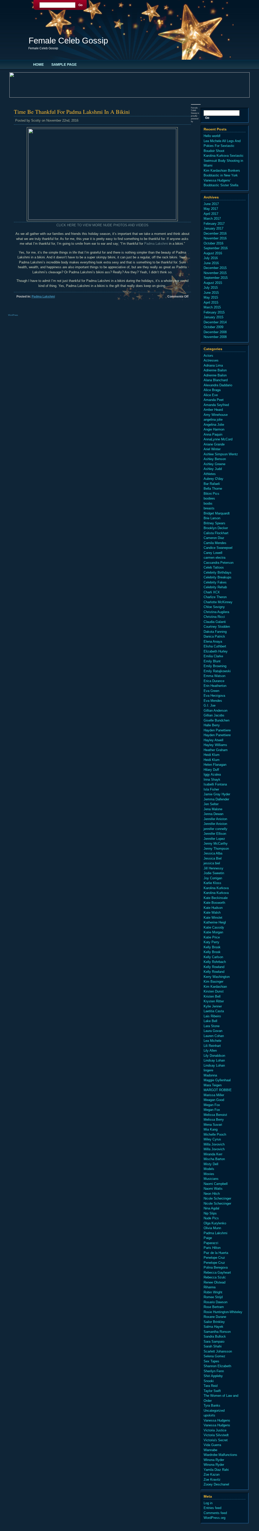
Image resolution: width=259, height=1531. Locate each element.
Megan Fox (212, 1105)
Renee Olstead (214, 1282)
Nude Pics (211, 1218)
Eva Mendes (213, 701)
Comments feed (215, 1513)
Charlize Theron (215, 597)
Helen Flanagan (215, 765)
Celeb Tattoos (214, 567)
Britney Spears (214, 523)
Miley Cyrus (212, 1139)
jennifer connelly (215, 829)
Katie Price (212, 937)
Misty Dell (211, 1164)
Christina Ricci (214, 617)
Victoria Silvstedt (216, 1435)
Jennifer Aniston (215, 819)
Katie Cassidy (214, 927)
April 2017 (211, 214)
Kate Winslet (213, 917)
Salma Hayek (213, 1327)
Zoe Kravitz (212, 1479)
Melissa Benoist (215, 1115)
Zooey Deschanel (216, 1484)
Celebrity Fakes (215, 582)
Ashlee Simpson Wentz (221, 454)
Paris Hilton (212, 1248)
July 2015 (211, 287)
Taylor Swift (212, 1391)
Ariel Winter (212, 449)
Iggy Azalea (212, 774)
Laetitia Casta (214, 1011)
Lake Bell (210, 1021)
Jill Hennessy (213, 868)
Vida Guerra (212, 1445)
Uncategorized (214, 1410)
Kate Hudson (213, 908)
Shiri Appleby (213, 1376)
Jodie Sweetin (214, 873)
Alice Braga (212, 390)
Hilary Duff (211, 770)
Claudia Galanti (215, 622)
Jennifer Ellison (215, 834)
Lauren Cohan (214, 1036)
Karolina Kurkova (216, 888)
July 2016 (211, 258)
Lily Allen (210, 1050)
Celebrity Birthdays (217, 572)
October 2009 (213, 327)
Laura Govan (213, 1031)
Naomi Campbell (216, 1184)
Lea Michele (212, 1041)
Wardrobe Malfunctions (220, 1455)
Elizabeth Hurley (216, 651)
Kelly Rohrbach (215, 962)
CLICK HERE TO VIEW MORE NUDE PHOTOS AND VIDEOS (102, 225)
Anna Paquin (213, 434)
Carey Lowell (213, 553)
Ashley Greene (214, 464)
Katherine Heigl (215, 922)
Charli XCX (212, 592)
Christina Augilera (216, 612)
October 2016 (213, 243)
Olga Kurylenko (215, 1223)
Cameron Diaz (214, 538)
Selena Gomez (214, 1356)
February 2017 (214, 224)
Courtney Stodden (217, 626)
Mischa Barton (214, 1159)
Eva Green (211, 691)
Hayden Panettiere (217, 730)
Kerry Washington (217, 977)
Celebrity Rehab (215, 587)
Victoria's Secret (216, 1440)
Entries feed (212, 1508)
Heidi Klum (212, 755)
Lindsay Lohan (214, 1060)
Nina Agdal (211, 1208)
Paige (208, 1238)
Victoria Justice (215, 1430)
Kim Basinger (213, 981)
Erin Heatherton (215, 686)
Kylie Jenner (213, 1006)
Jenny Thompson (216, 848)
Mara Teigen (213, 1085)
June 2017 (211, 204)
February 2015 (214, 312)
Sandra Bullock (215, 1336)
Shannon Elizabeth (217, 1366)
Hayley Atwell (213, 740)
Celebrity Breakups (217, 577)
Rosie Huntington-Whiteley (223, 1312)
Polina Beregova (216, 1267)
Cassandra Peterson (218, 563)
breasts (209, 508)
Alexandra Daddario (218, 385)
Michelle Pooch (215, 1134)
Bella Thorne (213, 488)
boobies (209, 498)
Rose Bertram (214, 1307)
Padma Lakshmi (156, 243)
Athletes (210, 474)
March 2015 (212, 307)
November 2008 (215, 337)
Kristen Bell (212, 996)
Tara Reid (211, 1386)
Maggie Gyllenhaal (217, 1080)
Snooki (209, 1381)
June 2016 (211, 263)
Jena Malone (213, 809)
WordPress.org (214, 1518)
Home (38, 64)
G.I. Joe (209, 705)
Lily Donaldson (214, 1055)
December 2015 (215, 268)
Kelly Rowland (214, 967)
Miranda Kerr (213, 1154)
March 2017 (212, 218)
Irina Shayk (212, 779)
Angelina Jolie (214, 424)
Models (209, 1169)
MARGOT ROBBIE (218, 1090)
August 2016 (213, 253)
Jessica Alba (213, 853)
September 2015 (216, 278)
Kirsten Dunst (214, 991)
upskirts (209, 1415)
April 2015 (211, 302)
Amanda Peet (214, 400)
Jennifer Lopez (214, 839)
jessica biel (212, 863)
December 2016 (215, 233)
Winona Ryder (214, 1460)
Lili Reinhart (212, 1046)
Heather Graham (216, 750)
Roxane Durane (215, 1317)
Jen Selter (211, 804)
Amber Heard (213, 410)
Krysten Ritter (214, 1001)
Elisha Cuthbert (215, 646)
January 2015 (213, 317)
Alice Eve (211, 395)
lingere (208, 1070)
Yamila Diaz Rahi (216, 1470)
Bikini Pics (211, 494)
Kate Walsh (212, 912)
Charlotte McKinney (218, 602)
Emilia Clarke (213, 656)
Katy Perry (211, 942)
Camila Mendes (215, 543)
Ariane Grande (214, 444)
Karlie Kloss (212, 883)
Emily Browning (215, 666)
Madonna (210, 1075)
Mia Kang (211, 1129)
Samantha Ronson (217, 1332)
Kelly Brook (212, 947)
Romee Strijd (213, 1297)
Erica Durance (214, 681)
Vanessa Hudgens (217, 1420)
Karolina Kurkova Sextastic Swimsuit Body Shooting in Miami (224, 160)
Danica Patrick (214, 636)
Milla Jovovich (214, 1144)
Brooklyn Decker (216, 528)
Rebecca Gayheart (217, 1272)
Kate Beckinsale (216, 898)
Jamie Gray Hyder (217, 794)
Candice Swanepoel (218, 548)
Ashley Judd (213, 469)
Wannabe (210, 1450)
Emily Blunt (212, 661)
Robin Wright (213, 1292)
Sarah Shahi (213, 1346)
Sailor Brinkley (214, 1322)
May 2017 (211, 209)
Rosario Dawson (215, 1302)
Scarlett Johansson (218, 1351)
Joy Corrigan (213, 878)
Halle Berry (212, 725)
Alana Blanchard (216, 380)
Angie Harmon (214, 429)
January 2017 (213, 228)
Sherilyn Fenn (214, 1371)
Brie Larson (212, 518)
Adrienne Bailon (215, 370)
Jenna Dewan (213, 814)
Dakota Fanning (215, 632)
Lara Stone (212, 1026)
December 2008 (215, 332)
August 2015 (213, 283)
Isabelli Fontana (215, 784)
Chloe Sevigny (214, 607)
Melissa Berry (214, 1119)
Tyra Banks (212, 1405)
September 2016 (216, 248)
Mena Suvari (213, 1125)
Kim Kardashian (215, 986)
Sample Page (64, 64)
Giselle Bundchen (216, 720)
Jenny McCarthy (216, 843)
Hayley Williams (215, 745)
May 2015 (211, 297)
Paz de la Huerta (216, 1253)
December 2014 (215, 322)
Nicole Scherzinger (217, 1198)
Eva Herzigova (214, 695)
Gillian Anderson (215, 710)
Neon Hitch (212, 1194)
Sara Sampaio (214, 1341)
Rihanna (209, 1287)
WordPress (13, 315)
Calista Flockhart (216, 533)
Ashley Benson (215, 459)
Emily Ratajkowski (217, 671)
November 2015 (215, 273)
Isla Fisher (211, 789)
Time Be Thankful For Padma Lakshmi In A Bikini (72, 111)
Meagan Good (214, 1100)
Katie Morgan (213, 932)
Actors (208, 355)
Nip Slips (210, 1213)
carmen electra (214, 557)
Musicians (211, 1179)
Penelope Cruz (214, 1257)
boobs (208, 503)
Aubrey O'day (213, 479)
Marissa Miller (214, 1095)
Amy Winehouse (216, 415)
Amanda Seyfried (216, 405)
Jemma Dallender (216, 799)
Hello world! (212, 136)
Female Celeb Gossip (68, 40)
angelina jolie (213, 419)
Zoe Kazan (212, 1474)
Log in (208, 1503)
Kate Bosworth (214, 903)
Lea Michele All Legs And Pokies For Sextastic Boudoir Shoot (222, 146)
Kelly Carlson (213, 957)
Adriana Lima (213, 365)
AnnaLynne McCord (218, 439)
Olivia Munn (212, 1228)
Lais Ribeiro (212, 1016)
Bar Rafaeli (212, 484)
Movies (209, 1174)
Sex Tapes (211, 1361)
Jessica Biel (213, 858)
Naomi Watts (213, 1188)
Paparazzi (211, 1243)
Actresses (211, 360)
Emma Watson (214, 676)
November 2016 (215, 238)
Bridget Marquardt (217, 513)
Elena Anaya (213, 641)
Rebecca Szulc (215, 1277)
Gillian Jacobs (214, 715)
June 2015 (211, 293)
